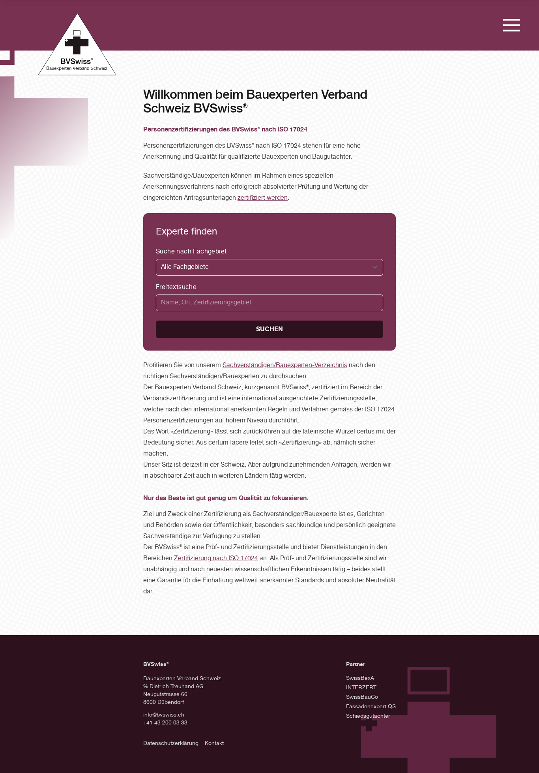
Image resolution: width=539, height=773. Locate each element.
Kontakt (214, 743)
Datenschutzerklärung (170, 743)
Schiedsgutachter (368, 716)
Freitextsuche (176, 287)
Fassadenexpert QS (371, 706)
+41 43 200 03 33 (165, 723)
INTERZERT (361, 687)
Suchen (269, 329)
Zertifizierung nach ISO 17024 (216, 558)
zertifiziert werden (263, 198)
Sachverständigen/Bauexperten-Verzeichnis (285, 365)
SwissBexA (360, 678)
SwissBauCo (362, 697)
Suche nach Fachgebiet (191, 252)
